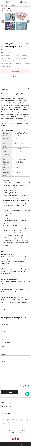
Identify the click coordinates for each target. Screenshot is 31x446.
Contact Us (15, 76)
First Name (4, 324)
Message (3, 361)
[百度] (15, 438)
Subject (3, 354)
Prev (2, 21)
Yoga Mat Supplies (9, 5)
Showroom (12, 430)
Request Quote (15, 71)
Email (3, 332)
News (18, 430)
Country (3, 339)
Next (28, 21)
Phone (3, 346)
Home (2, 5)
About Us (18, 432)
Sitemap (12, 432)
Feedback (24, 430)
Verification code (6, 383)
